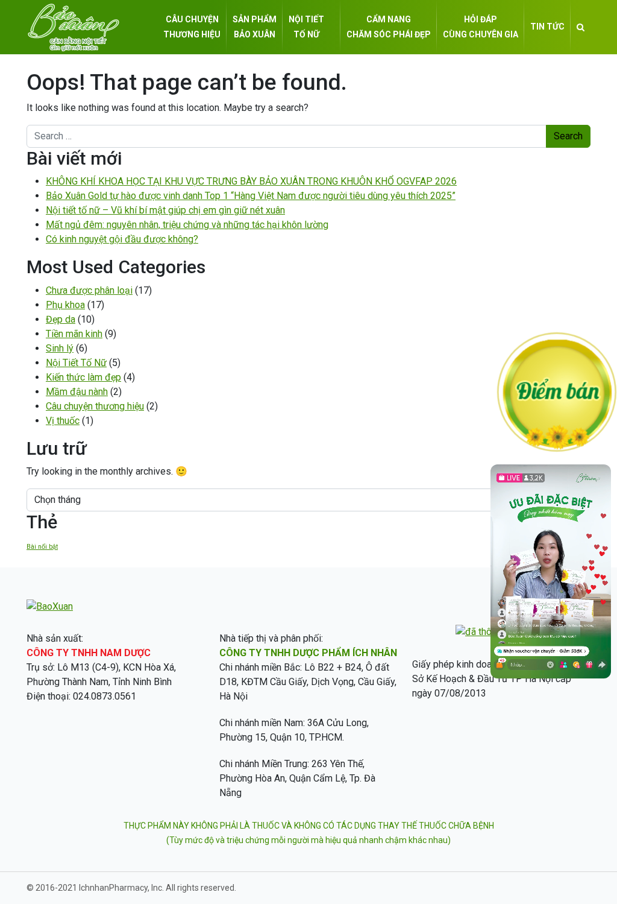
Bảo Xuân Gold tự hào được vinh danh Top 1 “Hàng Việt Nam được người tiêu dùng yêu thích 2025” (251, 195)
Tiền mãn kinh (74, 334)
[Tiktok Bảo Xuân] (550, 675)
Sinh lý (60, 348)
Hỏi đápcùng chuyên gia (480, 26)
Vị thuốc (63, 420)
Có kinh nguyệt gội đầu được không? (122, 239)
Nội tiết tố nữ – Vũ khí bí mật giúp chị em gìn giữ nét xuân (165, 210)
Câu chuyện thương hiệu (95, 406)
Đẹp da (60, 319)
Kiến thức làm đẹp (83, 377)
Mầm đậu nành (77, 391)
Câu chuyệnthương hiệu (192, 26)
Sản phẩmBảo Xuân (255, 26)
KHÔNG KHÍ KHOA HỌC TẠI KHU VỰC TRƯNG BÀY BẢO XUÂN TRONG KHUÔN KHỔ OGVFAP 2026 (251, 181)
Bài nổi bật (42, 547)
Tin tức (547, 26)
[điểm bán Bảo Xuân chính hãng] (557, 391)
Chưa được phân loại (89, 290)
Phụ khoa (65, 305)
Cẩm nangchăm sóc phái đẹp (388, 26)
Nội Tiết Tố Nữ (76, 362)
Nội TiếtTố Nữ (306, 26)
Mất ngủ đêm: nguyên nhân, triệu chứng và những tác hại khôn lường (187, 224)
